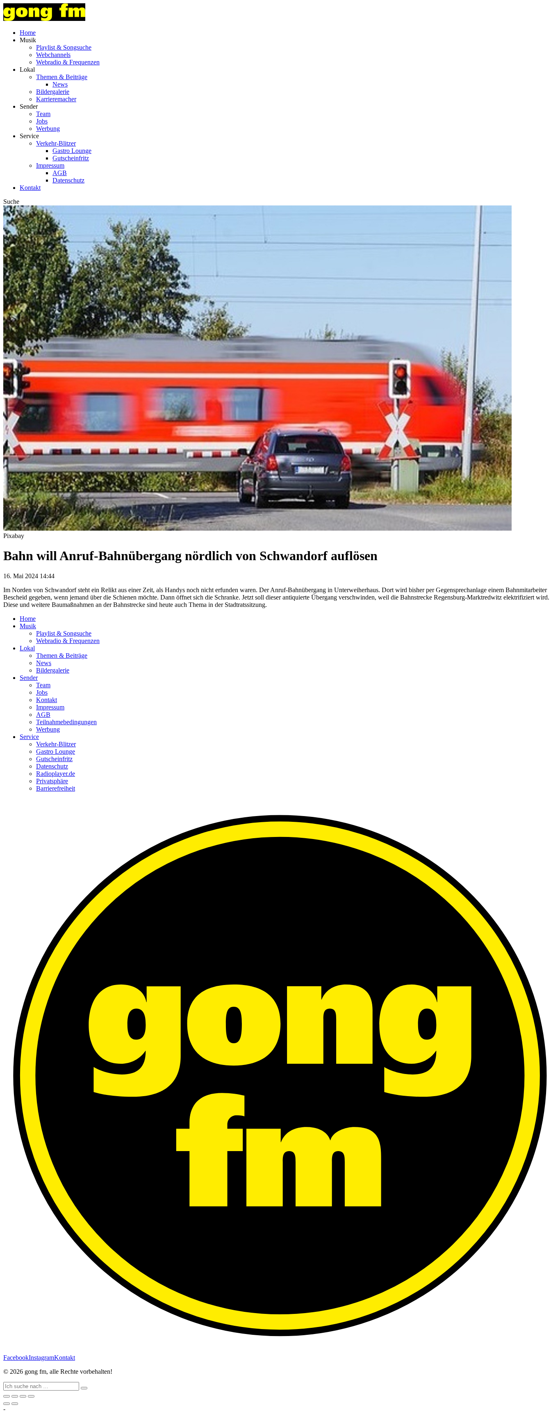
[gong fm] (44, 18)
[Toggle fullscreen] (23, 1396)
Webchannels (53, 54)
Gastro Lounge (71, 150)
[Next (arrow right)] (14, 1403)
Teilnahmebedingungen (66, 721)
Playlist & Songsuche (63, 47)
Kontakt (30, 187)
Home (28, 32)
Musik (28, 625)
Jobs (42, 121)
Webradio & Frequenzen (68, 62)
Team (43, 113)
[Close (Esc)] (6, 1396)
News (60, 84)
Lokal (27, 648)
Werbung (48, 128)
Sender (29, 677)
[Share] (14, 1396)
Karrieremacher (56, 99)
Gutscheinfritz (70, 158)
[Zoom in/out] (31, 1396)
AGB (59, 172)
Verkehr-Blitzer (56, 143)
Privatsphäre (52, 781)
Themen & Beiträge (61, 76)
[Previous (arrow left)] (6, 1403)
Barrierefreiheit (55, 788)
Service (29, 736)
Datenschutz (68, 180)
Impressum (50, 165)
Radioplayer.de (55, 773)
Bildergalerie (52, 91)
